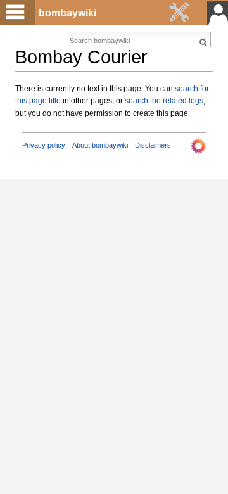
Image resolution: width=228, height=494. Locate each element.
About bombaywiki (100, 145)
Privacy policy (43, 145)
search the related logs (164, 100)
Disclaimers (153, 145)
